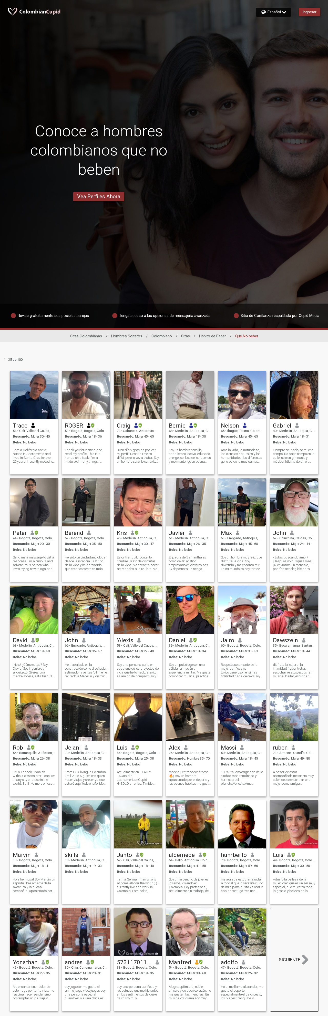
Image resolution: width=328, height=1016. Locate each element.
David (20, 640)
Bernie (177, 425)
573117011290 (134, 962)
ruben (280, 747)
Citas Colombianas (86, 336)
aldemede (182, 855)
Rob (18, 747)
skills (71, 855)
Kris (122, 533)
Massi (228, 747)
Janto (124, 855)
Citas (185, 336)
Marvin (22, 855)
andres (74, 962)
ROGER (74, 425)
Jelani (73, 747)
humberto (234, 855)
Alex (174, 747)
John (279, 533)
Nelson (230, 425)
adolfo (229, 962)
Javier (177, 533)
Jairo (227, 640)
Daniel (177, 640)
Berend (74, 533)
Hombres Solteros (126, 336)
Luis (122, 747)
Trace (20, 425)
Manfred (180, 962)
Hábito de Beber (212, 336)
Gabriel (282, 425)
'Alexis (125, 640)
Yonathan (25, 962)
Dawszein (285, 640)
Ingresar (309, 12)
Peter (20, 533)
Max (226, 533)
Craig (123, 425)
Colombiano (161, 336)
